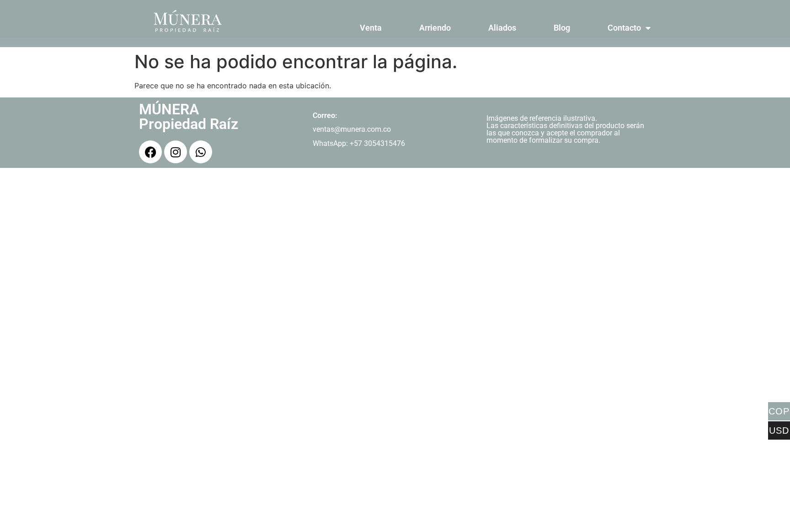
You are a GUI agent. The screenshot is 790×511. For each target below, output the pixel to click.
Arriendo (435, 27)
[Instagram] (175, 151)
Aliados (502, 27)
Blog (562, 27)
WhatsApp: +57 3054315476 (359, 143)
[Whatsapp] (200, 151)
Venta (371, 27)
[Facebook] (150, 151)
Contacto (624, 27)
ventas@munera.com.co (352, 129)
